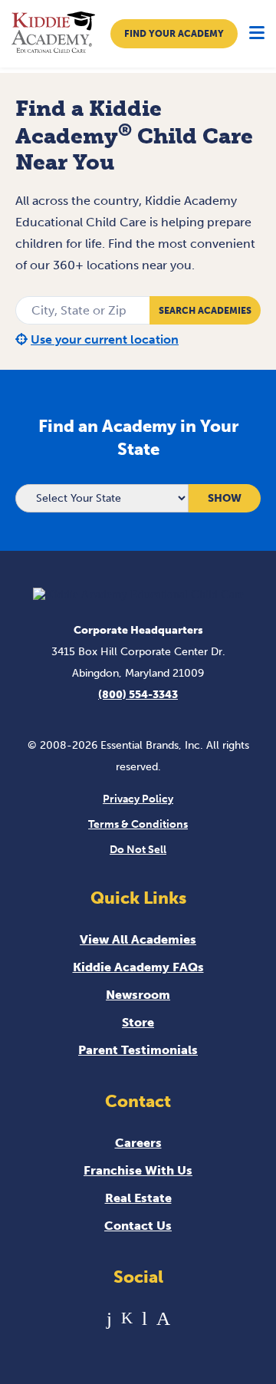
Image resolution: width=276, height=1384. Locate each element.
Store (138, 1022)
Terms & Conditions (138, 824)
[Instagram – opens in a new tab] (163, 1318)
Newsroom (138, 994)
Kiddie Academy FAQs (138, 967)
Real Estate (138, 1198)
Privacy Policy (138, 799)
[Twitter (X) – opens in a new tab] (127, 1318)
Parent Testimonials (138, 1050)
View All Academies (138, 939)
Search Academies (205, 310)
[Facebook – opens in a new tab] (109, 1318)
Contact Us (138, 1225)
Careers (138, 1142)
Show (225, 498)
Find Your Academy (174, 33)
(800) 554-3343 (138, 694)
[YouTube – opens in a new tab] (144, 1318)
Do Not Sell (138, 849)
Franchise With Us (138, 1170)
